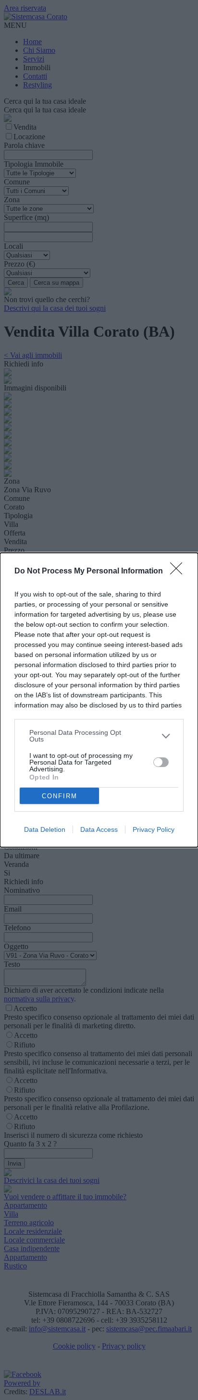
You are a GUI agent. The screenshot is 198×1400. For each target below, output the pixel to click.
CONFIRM (59, 796)
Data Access (99, 829)
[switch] (161, 762)
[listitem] (99, 736)
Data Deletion (44, 829)
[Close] (179, 571)
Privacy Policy (153, 829)
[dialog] (99, 700)
